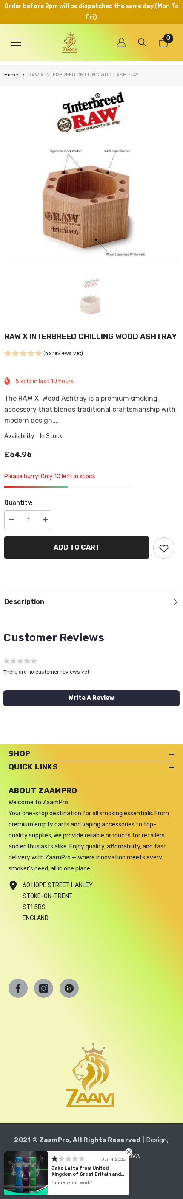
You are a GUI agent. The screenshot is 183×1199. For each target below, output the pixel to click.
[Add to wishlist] (163, 548)
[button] (43, 354)
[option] (91, 173)
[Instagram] (43, 988)
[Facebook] (18, 988)
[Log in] (121, 42)
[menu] (16, 42)
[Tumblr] (69, 988)
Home (11, 75)
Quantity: (18, 502)
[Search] (142, 42)
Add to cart (77, 547)
